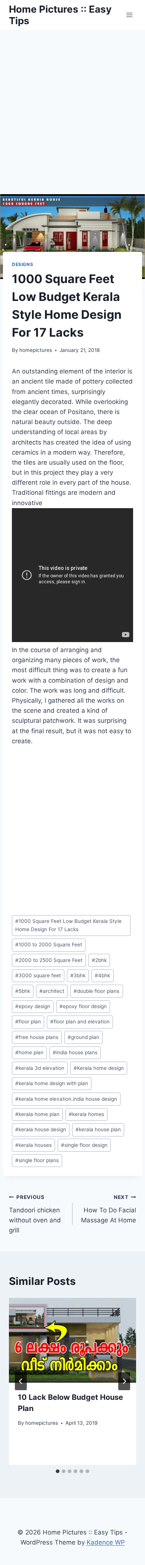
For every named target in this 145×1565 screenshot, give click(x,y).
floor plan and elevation (80, 1021)
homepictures (35, 350)
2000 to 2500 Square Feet (49, 960)
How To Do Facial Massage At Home (108, 1209)
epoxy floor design (83, 1006)
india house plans (75, 1052)
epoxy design (32, 1006)
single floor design (84, 1145)
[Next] (124, 1381)
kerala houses (33, 1145)
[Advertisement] (72, 106)
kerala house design (40, 1129)
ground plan (83, 1037)
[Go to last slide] (21, 1381)
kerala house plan (98, 1129)
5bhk (22, 991)
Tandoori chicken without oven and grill (35, 1214)
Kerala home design (99, 1068)
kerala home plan (37, 1114)
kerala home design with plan (51, 1083)
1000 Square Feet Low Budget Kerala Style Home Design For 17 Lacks (68, 925)
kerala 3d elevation (39, 1068)
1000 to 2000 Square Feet (48, 944)
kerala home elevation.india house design (66, 1099)
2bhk (99, 960)
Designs (22, 264)
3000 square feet (38, 975)
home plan (29, 1052)
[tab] (57, 1471)
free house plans (36, 1037)
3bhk (78, 975)
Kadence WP (106, 1542)
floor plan (28, 1021)
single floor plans (37, 1160)
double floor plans (96, 991)
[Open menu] (129, 14)
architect (51, 991)
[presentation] (72, 1340)
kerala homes (86, 1114)
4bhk (102, 975)
